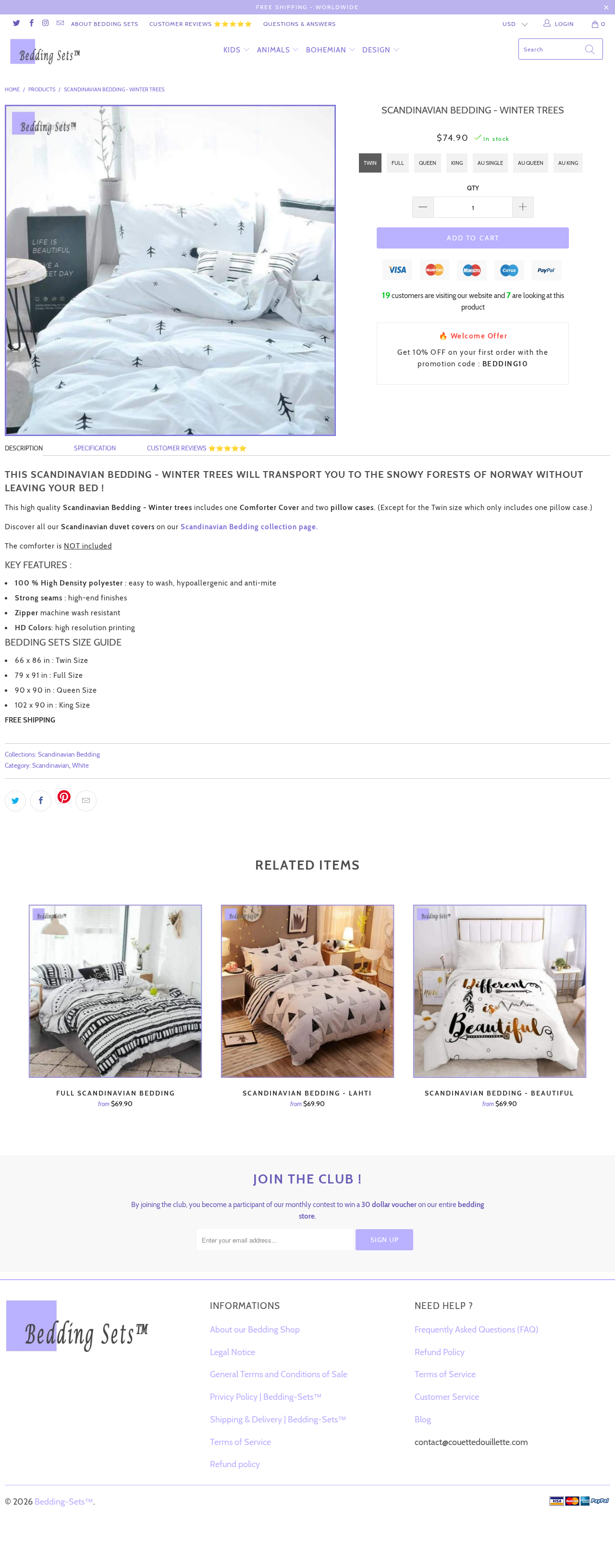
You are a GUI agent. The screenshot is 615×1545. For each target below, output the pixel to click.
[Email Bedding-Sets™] (60, 23)
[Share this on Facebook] (40, 800)
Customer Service (447, 1397)
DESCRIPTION (24, 448)
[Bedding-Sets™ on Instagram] (45, 23)
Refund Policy (440, 1352)
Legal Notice (232, 1352)
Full (398, 163)
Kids (232, 50)
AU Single (490, 163)
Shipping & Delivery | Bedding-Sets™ (278, 1419)
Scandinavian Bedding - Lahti (307, 991)
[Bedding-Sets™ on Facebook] (30, 23)
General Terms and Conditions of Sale (278, 1374)
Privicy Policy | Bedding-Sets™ (266, 1397)
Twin (370, 163)
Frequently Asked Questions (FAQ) (477, 1329)
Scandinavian (50, 765)
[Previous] (33, 1020)
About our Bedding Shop (255, 1329)
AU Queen (530, 163)
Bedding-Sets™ (64, 1501)
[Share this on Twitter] (15, 800)
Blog (423, 1419)
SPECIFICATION (95, 448)
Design (376, 50)
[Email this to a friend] (86, 800)
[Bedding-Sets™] (54, 51)
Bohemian (326, 50)
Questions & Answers (299, 23)
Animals (273, 50)
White (80, 765)
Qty (473, 188)
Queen (427, 163)
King (457, 163)
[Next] (581, 1020)
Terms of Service (240, 1442)
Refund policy (235, 1464)
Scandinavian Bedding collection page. (249, 527)
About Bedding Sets (104, 23)
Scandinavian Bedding (69, 754)
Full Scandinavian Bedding (115, 991)
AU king (568, 163)
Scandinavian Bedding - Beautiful (499, 991)
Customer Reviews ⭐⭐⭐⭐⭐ (200, 23)
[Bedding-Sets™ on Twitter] (16, 23)
